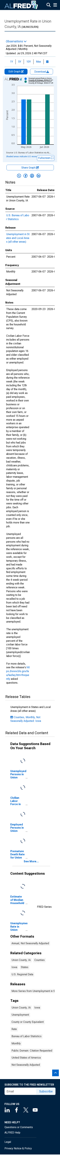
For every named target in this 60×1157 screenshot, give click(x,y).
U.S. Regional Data (22, 974)
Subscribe (46, 1091)
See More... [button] (31, 861)
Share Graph (28, 167)
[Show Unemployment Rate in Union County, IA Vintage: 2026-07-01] (42, 79)
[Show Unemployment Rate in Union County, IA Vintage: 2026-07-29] (42, 82)
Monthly (16, 1043)
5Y (19, 61)
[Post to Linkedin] (38, 176)
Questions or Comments (18, 1127)
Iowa (14, 967)
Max (38, 61)
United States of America (26, 1057)
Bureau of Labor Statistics (27, 1036)
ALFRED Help (12, 1132)
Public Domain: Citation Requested (32, 1050)
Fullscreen (44, 158)
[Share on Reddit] (32, 176)
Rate (14, 1029)
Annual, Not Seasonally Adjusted (30, 943)
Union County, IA (21, 960)
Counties (39, 960)
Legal (7, 1141)
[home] (21, 5)
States (24, 967)
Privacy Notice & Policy (18, 1148)
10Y (28, 61)
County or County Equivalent (28, 1022)
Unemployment (20, 1014)
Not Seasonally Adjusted (26, 1064)
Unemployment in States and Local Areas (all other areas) (18, 238)
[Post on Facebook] (26, 176)
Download (40, 71)
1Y (11, 61)
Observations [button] (15, 41)
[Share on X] (19, 176)
